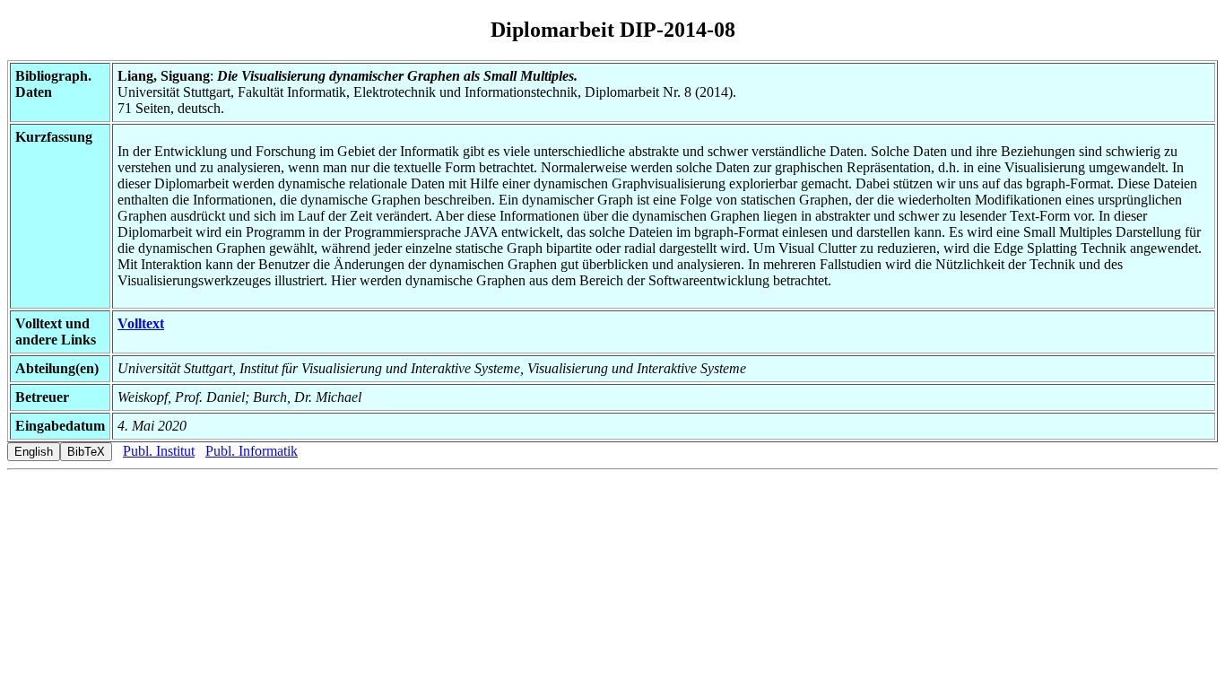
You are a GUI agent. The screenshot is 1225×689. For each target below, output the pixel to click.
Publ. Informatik (251, 450)
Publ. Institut (159, 450)
